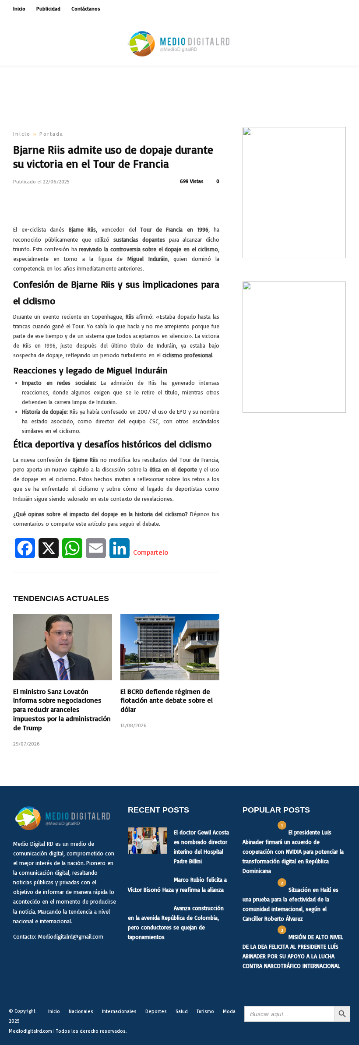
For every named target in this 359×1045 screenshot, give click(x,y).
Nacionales (81, 1011)
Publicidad (48, 8)
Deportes (156, 1011)
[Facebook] (22, 957)
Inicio (19, 8)
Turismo (205, 1011)
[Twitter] (40, 957)
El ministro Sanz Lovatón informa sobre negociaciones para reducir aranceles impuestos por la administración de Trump (62, 709)
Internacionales (119, 1011)
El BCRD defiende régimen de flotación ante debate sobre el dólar (166, 700)
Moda (229, 1011)
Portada (51, 133)
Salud (182, 1011)
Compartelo (150, 552)
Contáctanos (85, 8)
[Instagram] (343, 9)
